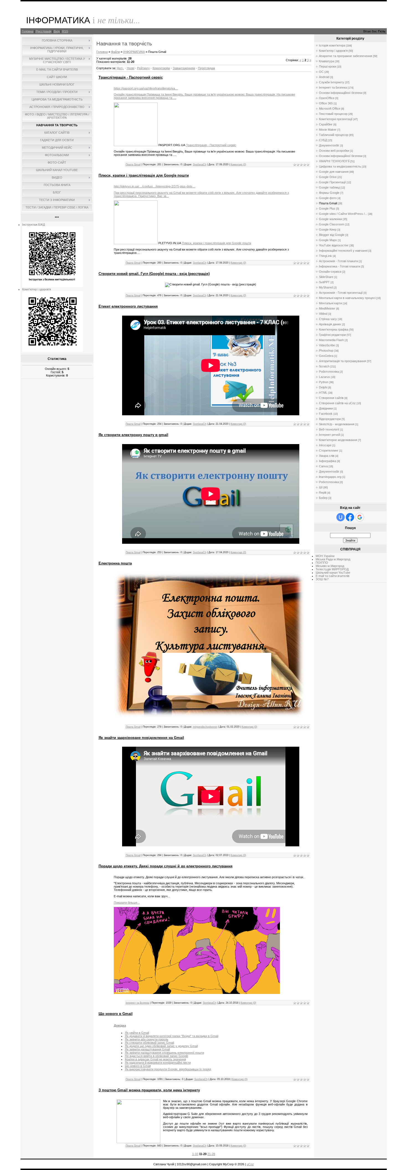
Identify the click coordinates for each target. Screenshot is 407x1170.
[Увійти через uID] (340, 517)
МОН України (325, 556)
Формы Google (329, 192)
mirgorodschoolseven (205, 726)
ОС (321, 71)
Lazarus (324, 376)
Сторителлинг (328, 450)
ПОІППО (322, 562)
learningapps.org (330, 476)
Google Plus (327, 208)
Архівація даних (330, 324)
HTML (323, 392)
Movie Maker (327, 129)
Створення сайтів (331, 398)
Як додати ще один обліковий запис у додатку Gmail (161, 1046)
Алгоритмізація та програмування (342, 361)
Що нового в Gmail (116, 1014)
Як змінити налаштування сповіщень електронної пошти (164, 1052)
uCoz (250, 1164)
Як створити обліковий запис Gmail (149, 1042)
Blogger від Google (331, 234)
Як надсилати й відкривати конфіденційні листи (158, 1062)
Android (324, 77)
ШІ (321, 487)
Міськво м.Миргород (330, 566)
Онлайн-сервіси (330, 271)
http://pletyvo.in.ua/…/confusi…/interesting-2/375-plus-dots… (154, 186)
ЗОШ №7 (322, 579)
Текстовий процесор (333, 113)
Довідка (120, 1025)
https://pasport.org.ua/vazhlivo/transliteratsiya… (146, 88)
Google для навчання (334, 171)
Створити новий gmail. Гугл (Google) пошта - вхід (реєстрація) (154, 274)
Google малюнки (330, 219)
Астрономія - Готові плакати (338, 261)
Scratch (324, 366)
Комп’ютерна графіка (333, 329)
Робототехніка (329, 371)
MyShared (326, 287)
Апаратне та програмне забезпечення (345, 56)
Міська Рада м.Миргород (333, 559)
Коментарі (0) (238, 164)
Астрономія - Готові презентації (341, 292)
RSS (65, 31)
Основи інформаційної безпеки (340, 92)
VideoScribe (327, 345)
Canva (323, 466)
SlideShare (326, 277)
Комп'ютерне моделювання (338, 440)
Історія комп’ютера (332, 45)
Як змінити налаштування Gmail (147, 1049)
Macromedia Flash (331, 340)
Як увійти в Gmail (137, 1032)
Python (323, 382)
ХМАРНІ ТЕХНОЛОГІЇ (334, 161)
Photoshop (326, 350)
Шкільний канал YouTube (333, 572)
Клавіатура (326, 61)
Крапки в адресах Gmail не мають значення (155, 1059)
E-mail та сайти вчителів (332, 576)
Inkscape (325, 445)
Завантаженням (184, 68)
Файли (115, 51)
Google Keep (327, 229)
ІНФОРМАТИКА (134, 51)
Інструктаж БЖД (33, 224)
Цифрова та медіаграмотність (340, 166)
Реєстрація (43, 31)
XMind (323, 313)
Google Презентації (332, 182)
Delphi (323, 387)
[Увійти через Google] (359, 517)
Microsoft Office (329, 108)
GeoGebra (326, 355)
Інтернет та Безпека (137, 1002)
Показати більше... (127, 902)
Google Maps (328, 240)
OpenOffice (326, 98)
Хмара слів (326, 455)
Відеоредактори (330, 419)
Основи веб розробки (334, 150)
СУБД (323, 140)
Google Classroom (331, 224)
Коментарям (161, 68)
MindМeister (327, 308)
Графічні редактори (332, 334)
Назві (130, 68)
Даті (119, 68)
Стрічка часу (328, 319)
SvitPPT (324, 282)
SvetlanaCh (199, 164)
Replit (322, 492)
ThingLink (325, 255)
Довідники (326, 408)
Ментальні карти (330, 303)
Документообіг (329, 145)
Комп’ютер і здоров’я (36, 289)
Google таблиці (329, 187)
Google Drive (328, 177)
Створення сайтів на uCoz (337, 403)
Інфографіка (327, 461)
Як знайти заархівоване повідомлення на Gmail (141, 738)
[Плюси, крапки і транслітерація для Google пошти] (136, 243)
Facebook (326, 413)
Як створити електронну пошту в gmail (133, 435)
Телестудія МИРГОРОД (332, 569)
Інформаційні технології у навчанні (343, 250)
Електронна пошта (115, 563)
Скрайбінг (326, 124)
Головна (27, 31)
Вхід (57, 31)
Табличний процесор (333, 134)
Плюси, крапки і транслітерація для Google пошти (144, 175)
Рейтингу (143, 68)
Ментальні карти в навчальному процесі (347, 298)
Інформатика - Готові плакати (339, 266)
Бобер (323, 497)
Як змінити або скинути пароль (146, 1039)
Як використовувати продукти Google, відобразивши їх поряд (168, 1069)
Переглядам (206, 68)
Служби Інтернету (331, 82)
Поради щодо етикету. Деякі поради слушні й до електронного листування (166, 866)
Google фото (328, 198)
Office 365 (326, 103)
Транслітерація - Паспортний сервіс (131, 77)
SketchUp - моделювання (336, 424)
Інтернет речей (329, 434)
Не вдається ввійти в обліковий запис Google (156, 1056)
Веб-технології (329, 429)
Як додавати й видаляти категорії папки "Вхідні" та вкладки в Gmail (171, 1036)
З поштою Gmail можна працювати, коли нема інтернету (149, 1090)
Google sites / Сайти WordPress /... (343, 213)
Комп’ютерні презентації (335, 119)
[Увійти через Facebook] (350, 517)
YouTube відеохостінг (334, 245)
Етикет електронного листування (128, 306)
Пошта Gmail (133, 164)
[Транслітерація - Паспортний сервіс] (136, 145)
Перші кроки (327, 66)
